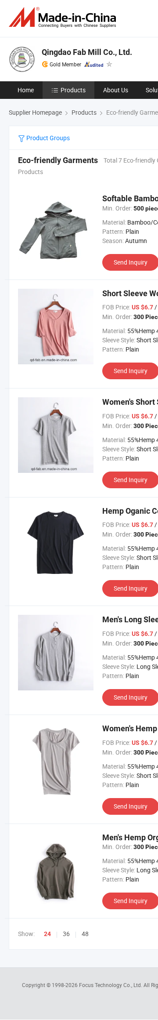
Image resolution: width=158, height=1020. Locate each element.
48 (85, 933)
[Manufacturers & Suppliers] (64, 17)
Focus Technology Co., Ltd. (111, 984)
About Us (115, 90)
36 (66, 933)
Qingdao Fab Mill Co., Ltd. (87, 52)
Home (26, 90)
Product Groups (47, 138)
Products (73, 90)
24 (47, 933)
